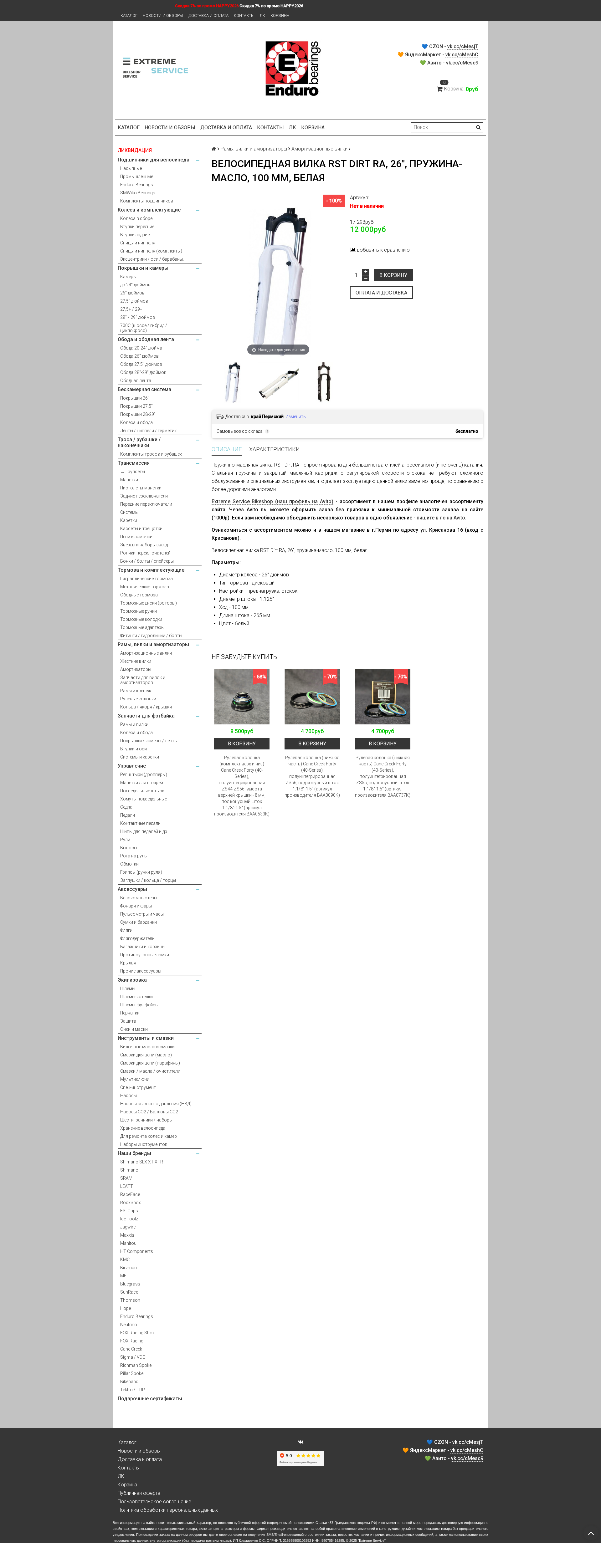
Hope (125, 1308)
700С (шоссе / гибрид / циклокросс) (143, 328)
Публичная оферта (139, 1493)
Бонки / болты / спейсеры (147, 561)
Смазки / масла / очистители (150, 1071)
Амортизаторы (135, 669)
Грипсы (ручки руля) (141, 872)
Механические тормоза (144, 586)
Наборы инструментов (143, 1144)
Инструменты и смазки (146, 1038)
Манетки (129, 479)
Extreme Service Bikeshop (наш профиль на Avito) (272, 501)
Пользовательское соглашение (154, 1502)
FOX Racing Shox (137, 1332)
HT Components (136, 1251)
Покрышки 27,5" (136, 406)
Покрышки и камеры (143, 268)
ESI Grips (129, 1210)
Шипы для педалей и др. (144, 831)
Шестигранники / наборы (146, 1119)
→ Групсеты (132, 471)
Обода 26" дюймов (139, 356)
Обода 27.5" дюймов (141, 364)
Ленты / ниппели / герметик (148, 430)
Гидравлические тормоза (146, 578)
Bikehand (129, 1381)
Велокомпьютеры (138, 897)
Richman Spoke (136, 1365)
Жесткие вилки (135, 661)
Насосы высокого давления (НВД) (156, 1103)
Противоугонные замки (144, 954)
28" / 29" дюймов (137, 317)
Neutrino (128, 1324)
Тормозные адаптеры (142, 627)
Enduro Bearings (136, 184)
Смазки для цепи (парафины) (150, 1062)
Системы (129, 512)
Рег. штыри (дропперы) (143, 774)
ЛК (262, 15)
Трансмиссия (134, 463)
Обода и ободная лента (146, 339)
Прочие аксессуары (140, 970)
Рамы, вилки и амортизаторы (153, 644)
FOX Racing (131, 1340)
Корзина (279, 15)
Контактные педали (140, 823)
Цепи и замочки (136, 536)
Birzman (128, 1267)
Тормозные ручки (138, 611)
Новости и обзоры (163, 15)
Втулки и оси (133, 748)
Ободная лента (135, 380)
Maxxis (127, 1235)
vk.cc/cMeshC (461, 55)
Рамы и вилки (134, 724)
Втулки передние (137, 226)
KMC (125, 1259)
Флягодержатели (137, 938)
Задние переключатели (144, 495)
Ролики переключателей (145, 552)
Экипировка (132, 980)
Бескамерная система (144, 389)
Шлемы (127, 988)
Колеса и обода (136, 422)
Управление (132, 766)
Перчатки (130, 1012)
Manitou (128, 1243)
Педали (127, 815)
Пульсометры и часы (142, 914)
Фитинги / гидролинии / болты (151, 635)
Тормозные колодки (141, 619)
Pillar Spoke (131, 1373)
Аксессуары (132, 889)
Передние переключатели (146, 504)
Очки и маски (134, 1029)
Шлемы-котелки (136, 996)
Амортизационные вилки (146, 653)
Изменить (295, 416)
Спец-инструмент (138, 1087)
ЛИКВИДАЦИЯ (135, 150)
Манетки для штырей (141, 782)
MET (124, 1275)
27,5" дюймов (134, 301)
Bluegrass (130, 1283)
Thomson (130, 1300)
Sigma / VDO (133, 1357)
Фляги (126, 930)
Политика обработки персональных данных (168, 1510)
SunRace (129, 1292)
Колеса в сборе (136, 218)
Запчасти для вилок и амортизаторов (142, 680)
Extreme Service (371, 1540)
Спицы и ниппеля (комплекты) (151, 250)
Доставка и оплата (208, 15)
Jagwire (128, 1226)
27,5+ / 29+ (131, 309)
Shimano (129, 1170)
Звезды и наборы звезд (144, 544)
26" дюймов (132, 292)
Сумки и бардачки (138, 922)
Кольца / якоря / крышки (146, 706)
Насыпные (131, 168)
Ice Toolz (129, 1218)
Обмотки (129, 863)
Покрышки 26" (134, 398)
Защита (128, 1021)
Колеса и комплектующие (149, 210)
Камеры (128, 276)
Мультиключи (134, 1079)
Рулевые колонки (138, 698)
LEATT (126, 1186)
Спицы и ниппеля (137, 242)
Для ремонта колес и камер (148, 1136)
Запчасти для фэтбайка (146, 716)
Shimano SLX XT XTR (141, 1161)
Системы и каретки (139, 756)
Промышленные (136, 176)
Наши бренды (134, 1153)
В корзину (393, 275)
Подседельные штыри (142, 790)
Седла (126, 807)
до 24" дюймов (135, 284)
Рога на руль (133, 855)
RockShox (130, 1202)
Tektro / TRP (132, 1389)
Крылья (128, 962)
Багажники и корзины (142, 946)
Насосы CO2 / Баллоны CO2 (149, 1111)
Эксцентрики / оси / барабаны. (152, 259)
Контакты (244, 15)
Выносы (128, 847)
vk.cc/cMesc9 (462, 63)
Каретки (128, 520)
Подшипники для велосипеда (153, 160)
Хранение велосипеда (142, 1128)
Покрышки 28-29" (138, 414)
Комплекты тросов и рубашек (151, 454)
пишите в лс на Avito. (441, 518)
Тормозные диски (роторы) (148, 602)
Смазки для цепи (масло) (146, 1054)
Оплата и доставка (381, 293)
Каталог (129, 15)
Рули (125, 839)
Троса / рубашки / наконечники (139, 442)
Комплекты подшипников (146, 200)
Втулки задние (135, 234)
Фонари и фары (136, 905)
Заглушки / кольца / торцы (148, 880)
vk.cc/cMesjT (462, 46)
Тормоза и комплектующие (151, 570)
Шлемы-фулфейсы (139, 1004)
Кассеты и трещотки (141, 528)
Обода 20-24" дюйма (141, 347)
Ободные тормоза (139, 594)
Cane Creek (131, 1348)
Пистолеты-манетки (141, 487)
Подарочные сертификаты (150, 1399)
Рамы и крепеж (135, 690)
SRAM (126, 1178)
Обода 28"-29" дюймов (143, 372)
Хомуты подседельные (143, 798)
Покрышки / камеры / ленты (148, 740)
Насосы (128, 1095)
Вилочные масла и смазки (147, 1046)
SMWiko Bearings (137, 192)
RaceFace (130, 1194)
